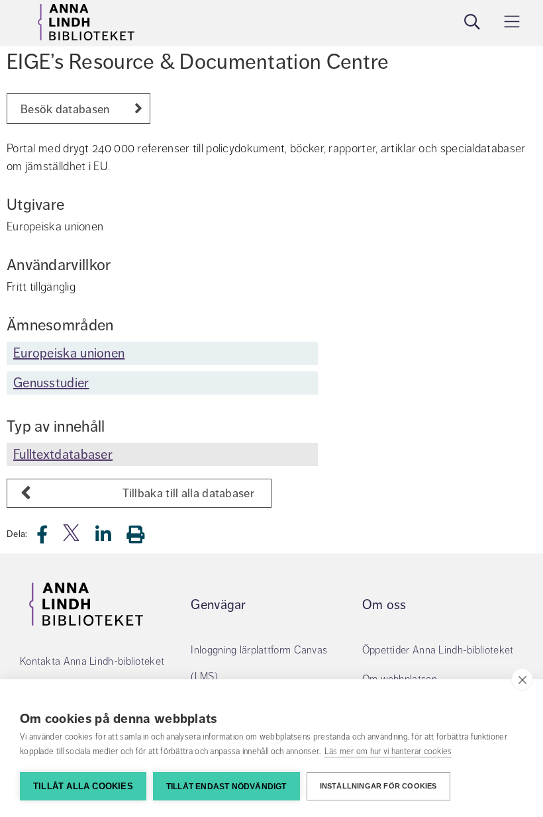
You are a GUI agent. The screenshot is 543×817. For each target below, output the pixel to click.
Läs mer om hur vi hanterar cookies (388, 751)
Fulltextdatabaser (63, 454)
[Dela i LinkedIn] (111, 538)
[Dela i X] (72, 538)
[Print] (142, 534)
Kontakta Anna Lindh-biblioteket (92, 661)
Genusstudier (51, 383)
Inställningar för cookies (378, 786)
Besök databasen (65, 109)
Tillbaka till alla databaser (188, 493)
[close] (522, 679)
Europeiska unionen (68, 353)
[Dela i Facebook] (50, 538)
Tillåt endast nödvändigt (226, 786)
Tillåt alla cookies (83, 786)
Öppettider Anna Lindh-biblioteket (438, 650)
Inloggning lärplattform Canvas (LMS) (260, 663)
